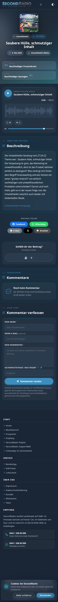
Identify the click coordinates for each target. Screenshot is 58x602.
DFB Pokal (10, 468)
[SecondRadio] (19, 564)
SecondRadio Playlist (16, 442)
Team (8, 502)
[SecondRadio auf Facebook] (25, 572)
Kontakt (9, 494)
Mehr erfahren (23, 595)
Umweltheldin (22, 36)
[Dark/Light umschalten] (53, 4)
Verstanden (45, 595)
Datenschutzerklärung (16, 490)
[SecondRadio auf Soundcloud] (38, 572)
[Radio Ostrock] (28, 564)
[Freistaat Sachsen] (48, 564)
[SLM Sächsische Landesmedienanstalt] (39, 564)
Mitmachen (11, 498)
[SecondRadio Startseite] (16, 4)
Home (9, 425)
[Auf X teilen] (28, 230)
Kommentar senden (31, 381)
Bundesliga (11, 464)
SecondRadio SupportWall (18, 446)
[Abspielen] (8, 93)
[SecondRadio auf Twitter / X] (19, 572)
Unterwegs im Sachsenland (19, 450)
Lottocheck (11, 472)
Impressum (11, 486)
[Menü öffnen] (41, 4)
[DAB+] (10, 564)
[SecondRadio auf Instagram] (32, 572)
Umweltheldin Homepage (17, 205)
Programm (11, 434)
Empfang (10, 438)
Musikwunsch (12, 430)
